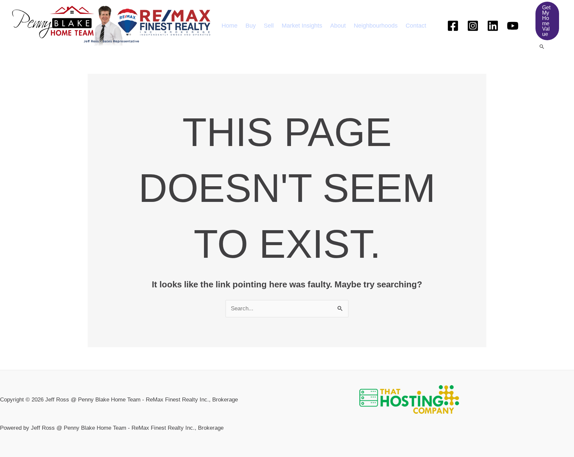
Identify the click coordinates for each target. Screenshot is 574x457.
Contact (416, 25)
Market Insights (302, 25)
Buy (250, 25)
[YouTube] (513, 26)
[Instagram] (473, 26)
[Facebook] (453, 26)
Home (230, 25)
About (338, 25)
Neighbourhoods (376, 25)
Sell (269, 25)
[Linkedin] (493, 26)
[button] (547, 21)
